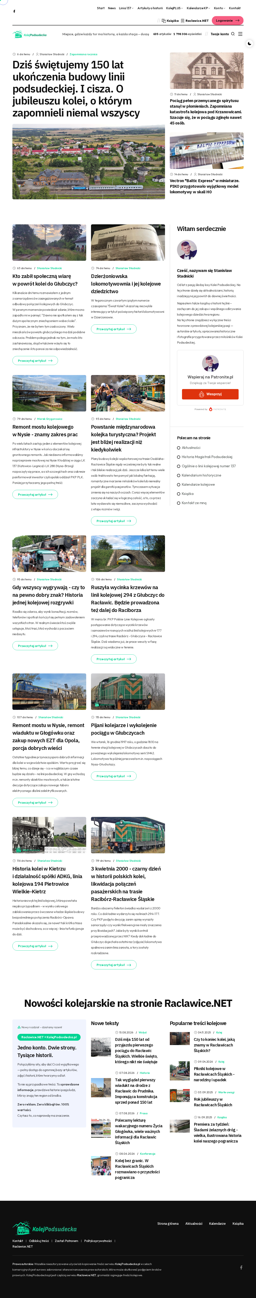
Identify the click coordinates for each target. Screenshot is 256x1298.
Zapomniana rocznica (83, 54)
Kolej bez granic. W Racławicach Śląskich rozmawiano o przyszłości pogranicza (137, 1169)
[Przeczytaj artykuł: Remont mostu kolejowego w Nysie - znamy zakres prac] (49, 393)
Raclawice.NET (22, 1246)
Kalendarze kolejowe (198, 484)
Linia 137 (125, 8)
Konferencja (147, 1154)
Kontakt (235, 8)
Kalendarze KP (197, 8)
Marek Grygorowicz (49, 419)
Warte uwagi (226, 1092)
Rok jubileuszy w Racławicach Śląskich (213, 1101)
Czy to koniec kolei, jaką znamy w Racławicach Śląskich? (214, 1045)
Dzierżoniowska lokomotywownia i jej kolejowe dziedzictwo (126, 284)
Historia (145, 1073)
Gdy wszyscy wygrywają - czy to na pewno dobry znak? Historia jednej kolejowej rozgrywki (48, 595)
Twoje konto (220, 34)
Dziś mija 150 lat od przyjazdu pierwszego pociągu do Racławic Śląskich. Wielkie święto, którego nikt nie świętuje (136, 1050)
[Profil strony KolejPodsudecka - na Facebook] (14, 11)
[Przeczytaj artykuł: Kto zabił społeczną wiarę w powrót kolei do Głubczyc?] (49, 242)
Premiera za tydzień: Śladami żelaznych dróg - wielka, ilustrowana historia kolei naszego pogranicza (218, 1132)
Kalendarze (217, 1224)
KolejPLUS (173, 8)
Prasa (144, 1113)
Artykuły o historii (150, 8)
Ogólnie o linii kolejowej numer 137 (209, 466)
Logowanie (224, 20)
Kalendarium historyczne (201, 475)
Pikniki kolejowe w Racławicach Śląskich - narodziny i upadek (214, 1074)
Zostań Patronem (66, 1241)
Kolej (219, 1032)
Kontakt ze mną (194, 503)
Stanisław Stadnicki (49, 268)
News (112, 8)
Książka (188, 493)
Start (101, 8)
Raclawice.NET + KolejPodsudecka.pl (49, 1037)
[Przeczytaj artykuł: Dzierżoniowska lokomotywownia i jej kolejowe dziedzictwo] (128, 242)
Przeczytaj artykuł (32, 361)
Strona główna (168, 1224)
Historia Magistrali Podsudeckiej (207, 456)
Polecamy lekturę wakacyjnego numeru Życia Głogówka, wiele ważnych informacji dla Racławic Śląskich (138, 1131)
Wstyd (143, 1032)
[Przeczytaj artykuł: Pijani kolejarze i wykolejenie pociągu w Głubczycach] (128, 691)
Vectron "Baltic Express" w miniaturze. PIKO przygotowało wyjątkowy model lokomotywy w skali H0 (204, 186)
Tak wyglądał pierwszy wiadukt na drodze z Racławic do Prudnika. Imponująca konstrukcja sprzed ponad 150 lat (136, 1091)
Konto (218, 8)
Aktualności (191, 447)
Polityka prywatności (98, 1241)
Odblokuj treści (39, 1241)
